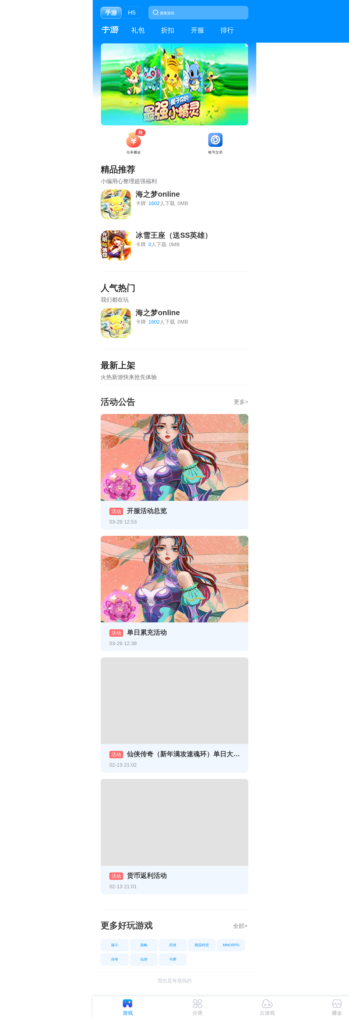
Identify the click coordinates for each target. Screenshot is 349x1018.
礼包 (138, 30)
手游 (110, 29)
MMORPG (231, 945)
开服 (197, 30)
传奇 (114, 959)
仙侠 (143, 959)
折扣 (167, 30)
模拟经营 (202, 945)
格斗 (114, 945)
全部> (240, 926)
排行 (227, 30)
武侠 (172, 945)
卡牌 (172, 959)
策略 (143, 945)
